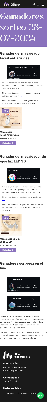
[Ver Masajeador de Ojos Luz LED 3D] (11, 225)
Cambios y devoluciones (14, 367)
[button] (40, 395)
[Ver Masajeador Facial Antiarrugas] (11, 118)
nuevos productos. (29, 338)
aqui (22, 96)
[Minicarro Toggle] (38, 4)
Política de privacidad (13, 370)
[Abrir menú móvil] (43, 5)
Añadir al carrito (8, 143)
